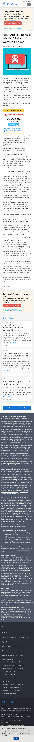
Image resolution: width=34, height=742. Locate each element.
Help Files (4, 647)
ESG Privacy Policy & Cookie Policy (11, 687)
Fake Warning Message (8, 322)
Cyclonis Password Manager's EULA (11, 665)
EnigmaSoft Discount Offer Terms (11, 690)
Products (4, 633)
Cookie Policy (14, 672)
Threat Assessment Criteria (19, 602)
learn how (17, 493)
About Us (4, 655)
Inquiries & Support (25, 647)
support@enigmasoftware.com (24, 548)
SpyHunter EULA (23, 678)
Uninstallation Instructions (23, 617)
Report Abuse (19, 655)
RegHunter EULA (6, 681)
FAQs (15, 465)
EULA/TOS (4, 492)
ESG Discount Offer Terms (9, 693)
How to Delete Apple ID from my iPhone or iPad (16, 382)
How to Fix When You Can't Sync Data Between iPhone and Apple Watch (15, 356)
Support (4, 642)
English (18, 47)
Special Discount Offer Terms (9, 675)
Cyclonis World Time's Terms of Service (12, 668)
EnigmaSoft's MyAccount (23, 550)
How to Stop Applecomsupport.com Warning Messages (13, 328)
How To (5, 350)
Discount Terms (24, 492)
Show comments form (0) (17, 408)
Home (4, 627)
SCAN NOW (12, 125)
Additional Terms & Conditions (10, 678)
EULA (9, 28)
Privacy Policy (5, 672)
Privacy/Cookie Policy (18, 28)
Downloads (15, 647)
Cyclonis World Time (23, 637)
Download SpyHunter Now (12, 23)
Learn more (12, 20)
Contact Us (11, 655)
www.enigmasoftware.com (14, 533)
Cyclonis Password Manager (9, 637)
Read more (13, 342)
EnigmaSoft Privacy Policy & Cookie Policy (13, 684)
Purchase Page (18, 616)
